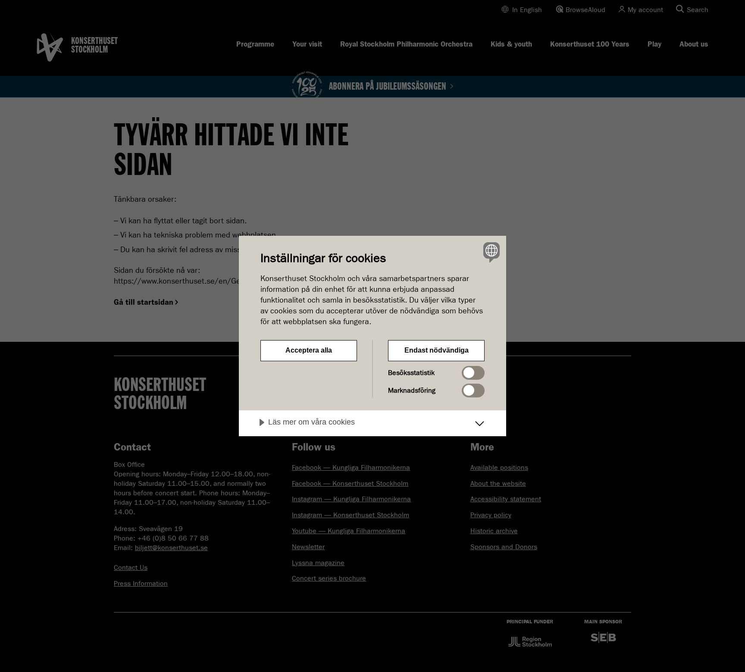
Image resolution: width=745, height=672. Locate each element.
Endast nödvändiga (436, 350)
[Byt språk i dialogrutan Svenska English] (490, 252)
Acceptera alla (308, 350)
